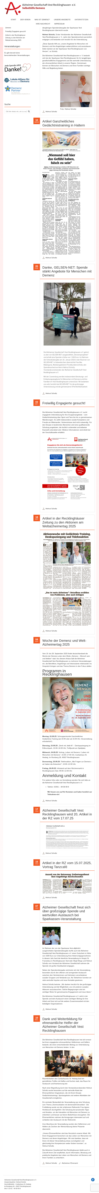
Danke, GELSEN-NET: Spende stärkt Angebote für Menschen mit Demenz (67, 271)
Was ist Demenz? (42, 20)
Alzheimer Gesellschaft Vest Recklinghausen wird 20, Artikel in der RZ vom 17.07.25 (67, 814)
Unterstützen (81, 20)
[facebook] (93, 1179)
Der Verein (25, 20)
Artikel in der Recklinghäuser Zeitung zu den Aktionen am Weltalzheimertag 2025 (63, 522)
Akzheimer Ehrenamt (70, 1163)
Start (13, 20)
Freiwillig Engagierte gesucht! (63, 403)
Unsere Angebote (62, 20)
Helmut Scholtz (51, 111)
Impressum (59, 24)
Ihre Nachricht (43, 24)
